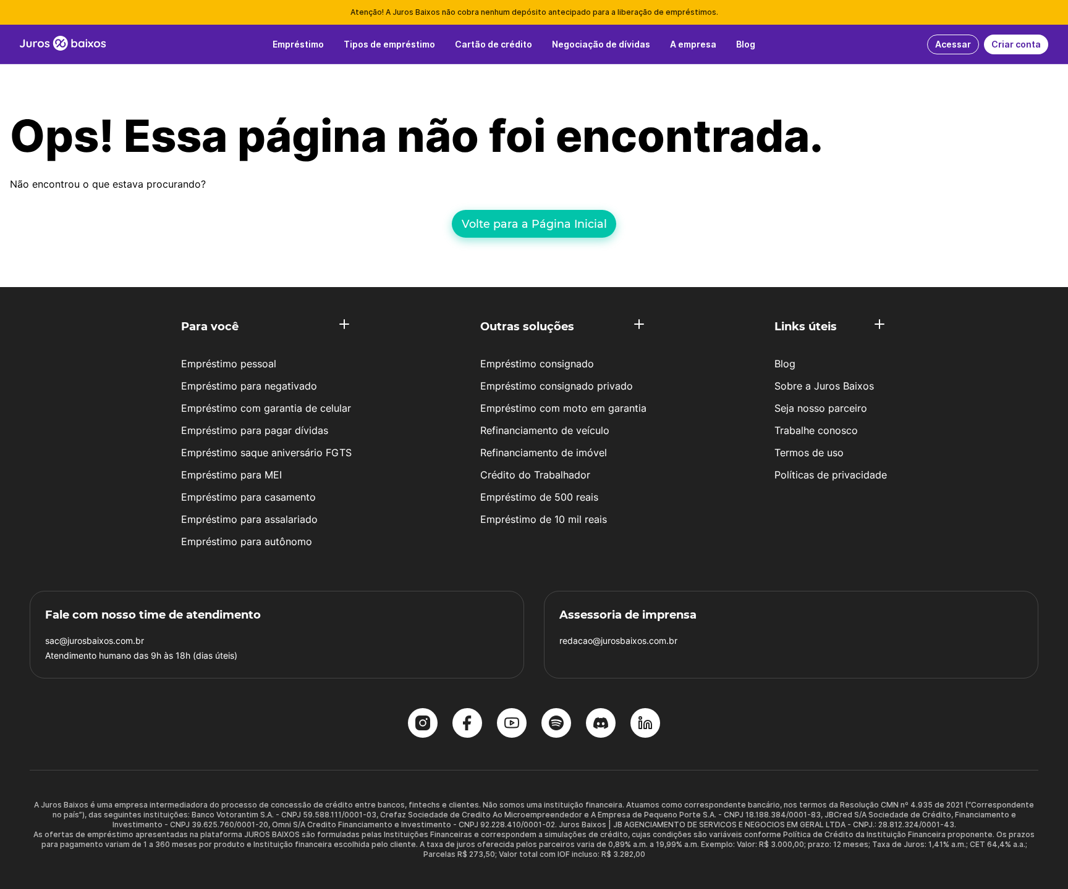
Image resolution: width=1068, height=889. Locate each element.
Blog (784, 363)
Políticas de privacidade (830, 475)
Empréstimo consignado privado (556, 386)
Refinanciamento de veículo (544, 430)
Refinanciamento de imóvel (543, 452)
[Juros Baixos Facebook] (467, 724)
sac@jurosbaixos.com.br (94, 640)
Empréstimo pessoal (228, 363)
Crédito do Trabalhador (535, 475)
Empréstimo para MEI (231, 475)
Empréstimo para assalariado (249, 519)
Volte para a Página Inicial (534, 223)
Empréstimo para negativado (249, 386)
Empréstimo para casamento (248, 497)
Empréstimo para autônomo (246, 541)
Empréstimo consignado (537, 363)
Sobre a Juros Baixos (824, 386)
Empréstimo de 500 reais (539, 497)
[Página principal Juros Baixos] (63, 44)
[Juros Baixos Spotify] (556, 724)
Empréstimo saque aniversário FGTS (266, 452)
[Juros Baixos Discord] (601, 724)
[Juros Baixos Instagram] (423, 724)
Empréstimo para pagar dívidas (254, 430)
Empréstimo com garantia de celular (266, 408)
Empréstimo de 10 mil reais (543, 519)
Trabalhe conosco (816, 430)
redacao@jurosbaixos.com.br (618, 640)
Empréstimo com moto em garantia (563, 408)
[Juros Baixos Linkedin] (645, 724)
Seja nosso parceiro (820, 408)
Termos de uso (809, 452)
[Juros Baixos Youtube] (512, 724)
